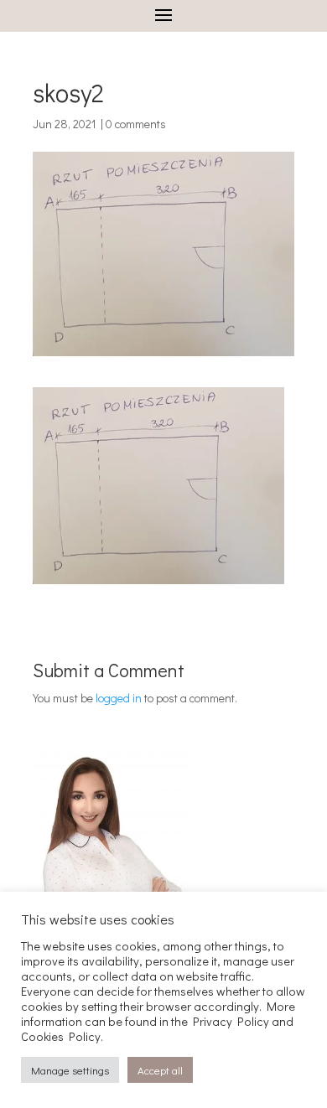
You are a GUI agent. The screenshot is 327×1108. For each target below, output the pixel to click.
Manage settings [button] (70, 1070)
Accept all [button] (160, 1070)
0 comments (136, 124)
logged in (119, 698)
